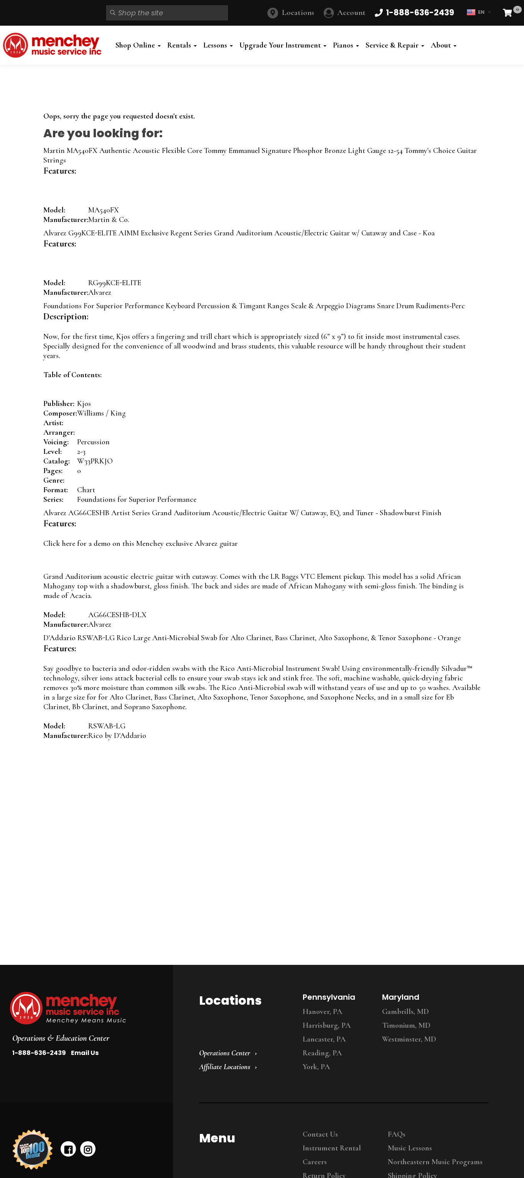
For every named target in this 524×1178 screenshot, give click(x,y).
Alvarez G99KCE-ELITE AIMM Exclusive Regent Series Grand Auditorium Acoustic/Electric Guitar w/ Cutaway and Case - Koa (239, 233)
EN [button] (481, 12)
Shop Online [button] (136, 45)
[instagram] (88, 1149)
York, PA (316, 1066)
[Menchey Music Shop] (54, 45)
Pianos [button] (344, 45)
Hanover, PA (322, 1011)
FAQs (396, 1134)
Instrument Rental (332, 1148)
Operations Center (224, 1053)
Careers (315, 1161)
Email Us (85, 1052)
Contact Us (320, 1134)
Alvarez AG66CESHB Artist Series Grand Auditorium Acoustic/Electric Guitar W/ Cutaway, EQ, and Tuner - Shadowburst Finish (242, 513)
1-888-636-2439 (39, 1052)
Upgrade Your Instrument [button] (281, 45)
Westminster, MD (409, 1039)
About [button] (442, 45)
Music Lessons (410, 1148)
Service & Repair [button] (393, 45)
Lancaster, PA (324, 1039)
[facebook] (68, 1149)
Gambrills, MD (405, 1011)
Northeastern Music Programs (435, 1161)
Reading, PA (322, 1053)
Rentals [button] (180, 45)
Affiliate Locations (224, 1066)
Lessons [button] (216, 45)
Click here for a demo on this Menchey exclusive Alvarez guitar (140, 543)
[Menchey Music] (84, 1008)
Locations (298, 12)
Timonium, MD (406, 1025)
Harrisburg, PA (327, 1025)
